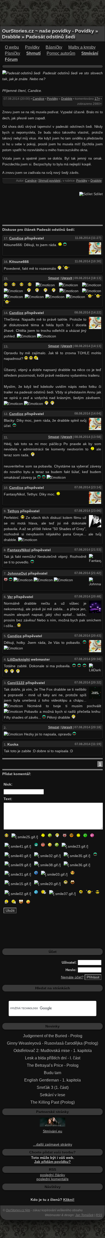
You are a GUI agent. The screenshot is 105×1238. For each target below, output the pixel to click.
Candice (38, 99)
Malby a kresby (82, 47)
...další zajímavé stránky (52, 1144)
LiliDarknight (18, 659)
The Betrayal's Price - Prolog (52, 1065)
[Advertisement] (52, 12)
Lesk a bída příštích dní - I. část (52, 1058)
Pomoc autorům (61, 53)
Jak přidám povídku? (52, 1162)
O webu (12, 47)
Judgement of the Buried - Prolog (52, 1036)
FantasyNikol (18, 550)
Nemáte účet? (72, 977)
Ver (10, 597)
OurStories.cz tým (18, 1210)
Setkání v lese (52, 1095)
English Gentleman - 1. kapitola (52, 1080)
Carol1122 (15, 683)
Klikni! (68, 1200)
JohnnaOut (17, 573)
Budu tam (52, 1073)
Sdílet (98, 194)
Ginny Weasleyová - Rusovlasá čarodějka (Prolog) (52, 1043)
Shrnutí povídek (49, 180)
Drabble (66, 99)
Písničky (12, 53)
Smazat (53, 278)
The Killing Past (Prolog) (52, 1102)
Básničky (54, 47)
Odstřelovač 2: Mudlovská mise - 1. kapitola (53, 1050)
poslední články (52, 1175)
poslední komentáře (52, 1179)
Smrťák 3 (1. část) (53, 1087)
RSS (99, 1215)
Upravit (66, 278)
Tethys (13, 511)
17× (97, 99)
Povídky (32, 47)
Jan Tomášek (84, 1215)
